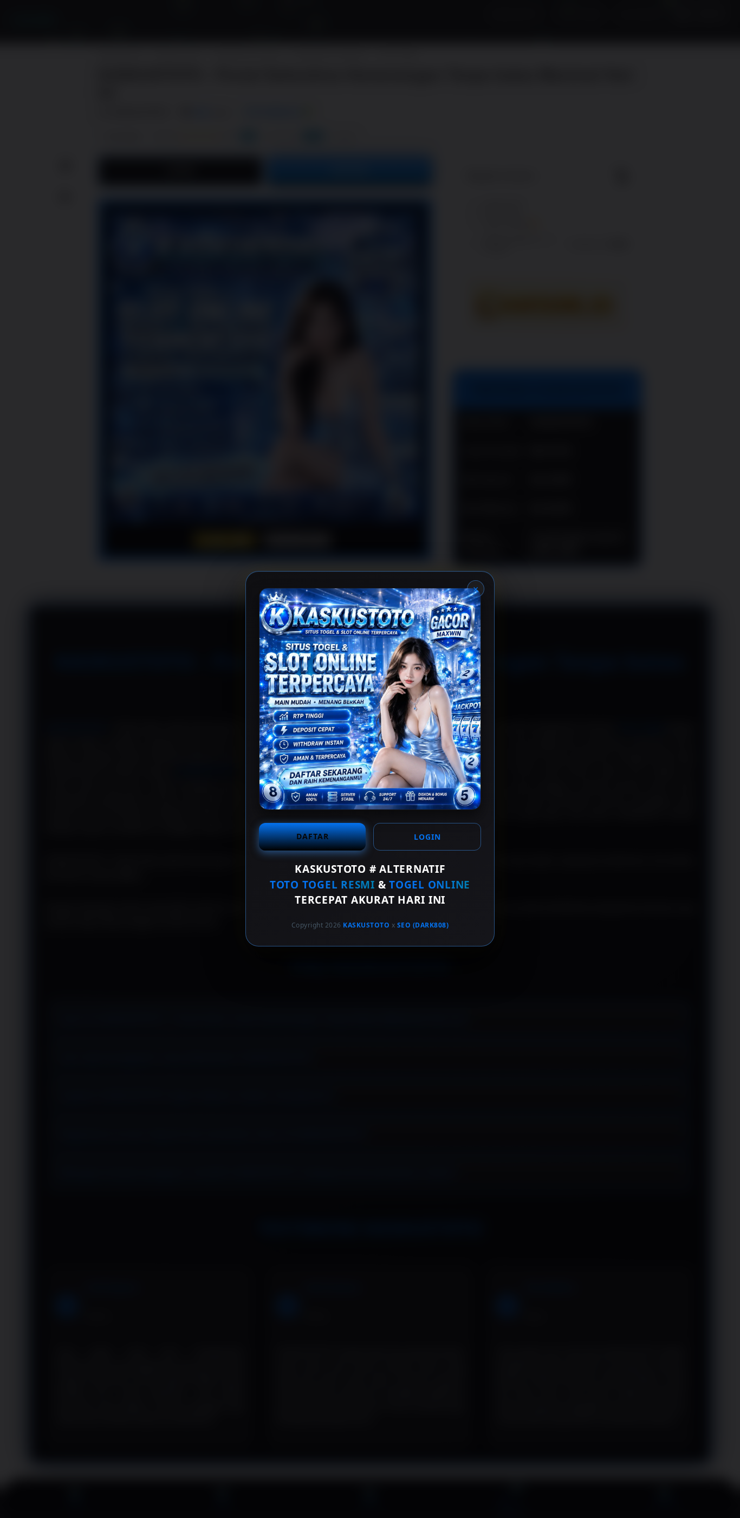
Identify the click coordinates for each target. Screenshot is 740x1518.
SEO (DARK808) (423, 925)
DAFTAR (312, 836)
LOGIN (427, 837)
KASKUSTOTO (366, 925)
